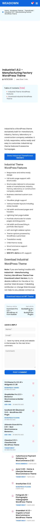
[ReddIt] (30, 18)
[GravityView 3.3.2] (8, 485)
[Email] (35, 18)
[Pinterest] (20, 18)
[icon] (3, 12)
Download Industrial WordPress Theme (19, 98)
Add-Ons (7, 404)
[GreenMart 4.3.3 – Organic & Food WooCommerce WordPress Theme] (8, 514)
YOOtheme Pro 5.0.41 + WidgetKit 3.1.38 (13, 383)
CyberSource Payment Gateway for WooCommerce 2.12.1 (26, 458)
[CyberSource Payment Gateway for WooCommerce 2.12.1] (8, 459)
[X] (15, 18)
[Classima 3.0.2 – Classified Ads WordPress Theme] (30, 443)
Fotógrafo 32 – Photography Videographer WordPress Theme (24, 498)
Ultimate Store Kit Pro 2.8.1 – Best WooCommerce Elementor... (13, 428)
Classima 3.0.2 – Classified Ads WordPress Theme (11, 442)
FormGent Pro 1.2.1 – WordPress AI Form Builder (12, 311)
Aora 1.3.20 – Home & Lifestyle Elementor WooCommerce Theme (26, 471)
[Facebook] (10, 18)
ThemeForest (29, 11)
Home (7, 11)
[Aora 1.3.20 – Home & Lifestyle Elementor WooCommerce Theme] (8, 472)
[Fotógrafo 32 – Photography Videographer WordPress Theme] (8, 498)
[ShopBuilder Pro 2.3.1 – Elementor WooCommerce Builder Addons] (30, 397)
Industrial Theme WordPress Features (18, 93)
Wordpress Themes (16, 11)
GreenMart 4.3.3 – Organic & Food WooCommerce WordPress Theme (24, 514)
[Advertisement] (20, 43)
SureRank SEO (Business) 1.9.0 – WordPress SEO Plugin (14, 412)
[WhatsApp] (25, 18)
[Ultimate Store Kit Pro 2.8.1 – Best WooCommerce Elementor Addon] (30, 427)
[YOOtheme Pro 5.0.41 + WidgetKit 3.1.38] (30, 385)
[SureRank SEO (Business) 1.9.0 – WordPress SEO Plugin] (30, 413)
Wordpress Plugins (12, 418)
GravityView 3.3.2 (23, 484)
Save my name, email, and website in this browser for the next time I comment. (20, 343)
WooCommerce (22, 464)
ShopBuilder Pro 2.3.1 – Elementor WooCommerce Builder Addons (13, 397)
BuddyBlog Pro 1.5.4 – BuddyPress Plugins (27, 311)
